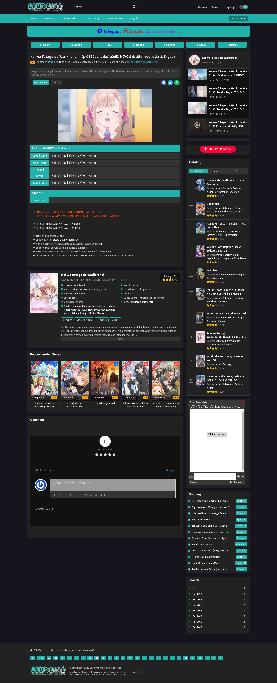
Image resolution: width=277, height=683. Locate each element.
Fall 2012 (197, 610)
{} (101, 494)
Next (56, 82)
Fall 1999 (197, 594)
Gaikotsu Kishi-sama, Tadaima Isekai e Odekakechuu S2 (225, 378)
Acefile (55, 155)
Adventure (228, 208)
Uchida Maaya (96, 313)
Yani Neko (213, 270)
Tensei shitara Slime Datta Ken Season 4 (226, 182)
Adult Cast (220, 274)
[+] (106, 494)
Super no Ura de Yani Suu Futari (226, 313)
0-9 (41, 658)
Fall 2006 (197, 599)
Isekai (210, 191)
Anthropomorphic (236, 274)
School (115, 319)
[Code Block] (90, 495)
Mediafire (68, 155)
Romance (102, 319)
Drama (210, 211)
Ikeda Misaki (98, 306)
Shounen (234, 191)
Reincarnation (221, 191)
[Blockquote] (85, 495)
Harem (228, 341)
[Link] (96, 495)
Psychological (214, 258)
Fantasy (237, 188)
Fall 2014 (197, 621)
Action (218, 188)
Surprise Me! (239, 18)
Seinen (219, 278)
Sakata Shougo (79, 313)
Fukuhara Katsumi (81, 306)
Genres (202, 7)
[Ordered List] (75, 495)
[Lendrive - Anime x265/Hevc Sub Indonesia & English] (45, 10)
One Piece (213, 204)
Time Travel (240, 258)
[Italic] (59, 495)
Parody (236, 341)
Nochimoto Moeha (98, 309)
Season (215, 7)
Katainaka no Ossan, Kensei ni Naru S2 (225, 358)
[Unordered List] (80, 495)
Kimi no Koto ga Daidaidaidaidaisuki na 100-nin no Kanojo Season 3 (226, 335)
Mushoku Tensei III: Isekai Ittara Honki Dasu (226, 225)
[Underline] (64, 495)
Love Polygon (84, 319)
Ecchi (237, 231)
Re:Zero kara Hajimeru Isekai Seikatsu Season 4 (224, 249)
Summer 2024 (81, 293)
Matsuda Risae (79, 309)
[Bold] (54, 495)
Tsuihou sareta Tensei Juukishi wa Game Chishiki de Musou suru (225, 292)
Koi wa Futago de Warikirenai (142, 61)
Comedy (67, 319)
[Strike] (69, 495)
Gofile (81, 155)
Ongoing (230, 7)
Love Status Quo (236, 317)
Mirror (92, 155)
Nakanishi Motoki (143, 302)
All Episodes (40, 82)
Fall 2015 (197, 627)
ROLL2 (136, 285)
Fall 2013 (197, 616)
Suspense (227, 258)
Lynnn (51, 61)
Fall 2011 (197, 605)
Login (171, 470)
